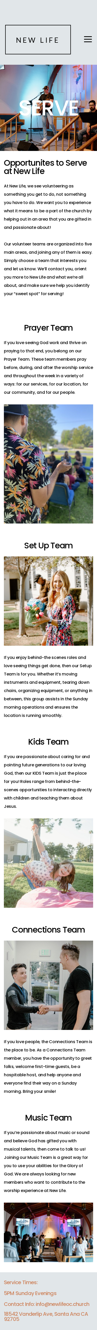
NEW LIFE (38, 40)
